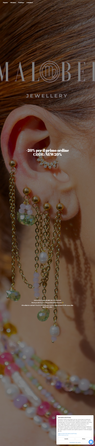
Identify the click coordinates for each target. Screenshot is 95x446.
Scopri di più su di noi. (63, 435)
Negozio (5, 2)
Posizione (21, 2)
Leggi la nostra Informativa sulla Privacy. (67, 433)
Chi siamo (13, 2)
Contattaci (29, 2)
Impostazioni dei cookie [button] (75, 442)
